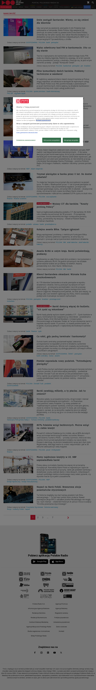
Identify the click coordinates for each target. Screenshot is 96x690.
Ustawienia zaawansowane (25, 140)
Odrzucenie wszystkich (52, 140)
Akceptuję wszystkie (71, 140)
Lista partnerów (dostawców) (26, 132)
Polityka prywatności (43, 120)
